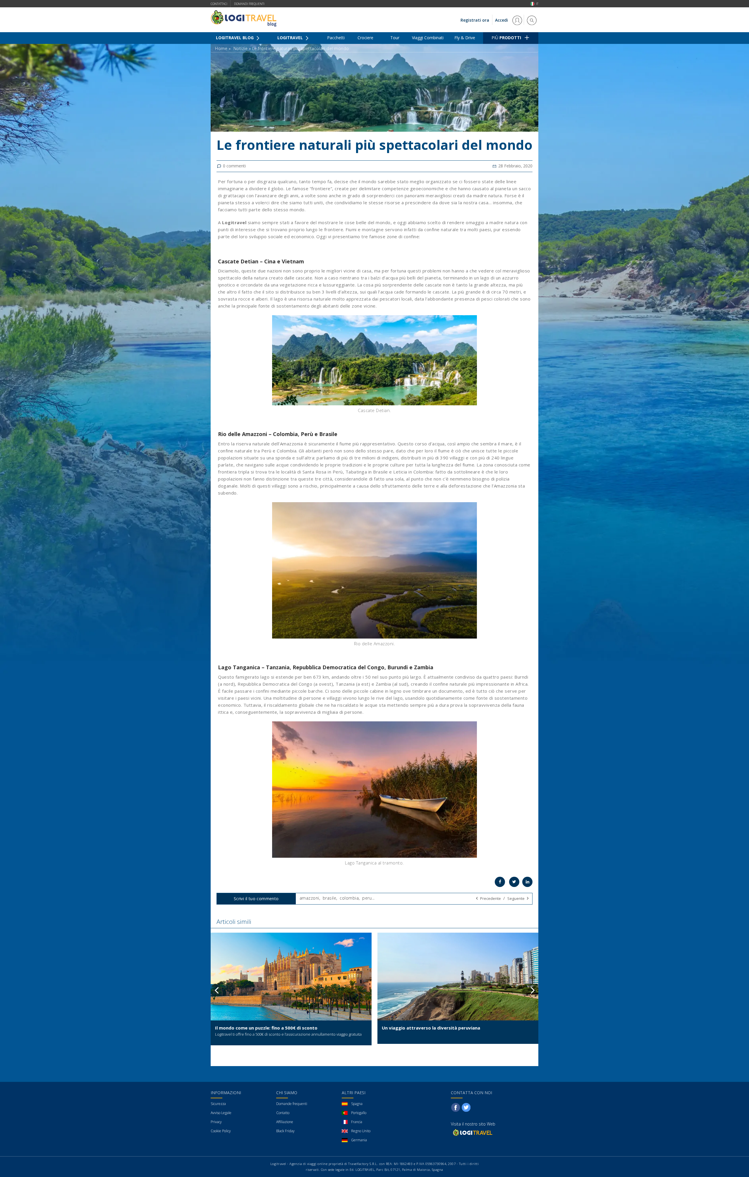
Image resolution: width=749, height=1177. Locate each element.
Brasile (328, 433)
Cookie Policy (221, 1130)
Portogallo (358, 1112)
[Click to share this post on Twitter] (514, 882)
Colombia (285, 433)
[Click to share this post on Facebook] (500, 882)
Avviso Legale (221, 1112)
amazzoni (309, 898)
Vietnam (293, 261)
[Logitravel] (472, 1132)
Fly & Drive (464, 37)
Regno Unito (360, 1130)
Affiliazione (284, 1121)
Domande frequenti (291, 1103)
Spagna (357, 1103)
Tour (394, 37)
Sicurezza (218, 1103)
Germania (359, 1139)
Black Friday (285, 1130)
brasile (329, 898)
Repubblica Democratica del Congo (338, 667)
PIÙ (506, 37)
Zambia (423, 667)
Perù (307, 433)
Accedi (502, 20)
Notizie (240, 48)
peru (367, 898)
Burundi (397, 667)
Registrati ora (475, 20)
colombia (349, 898)
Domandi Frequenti (249, 4)
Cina (270, 261)
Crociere (365, 37)
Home (221, 48)
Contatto (282, 1112)
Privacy (216, 1121)
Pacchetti (336, 37)
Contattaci (219, 4)
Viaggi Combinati (428, 37)
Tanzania (278, 667)
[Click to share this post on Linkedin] (527, 882)
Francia (356, 1121)
